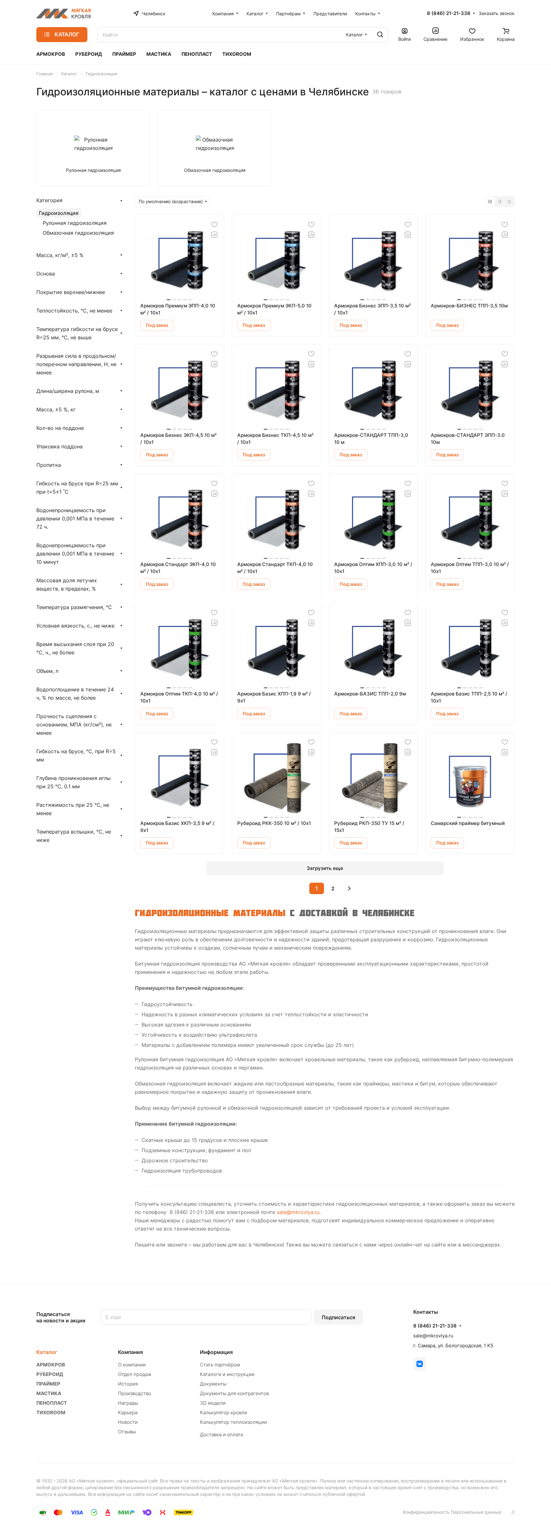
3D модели (213, 1403)
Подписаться (338, 1317)
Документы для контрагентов (234, 1393)
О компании (132, 1365)
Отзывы (127, 1432)
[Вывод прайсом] (509, 201)
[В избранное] (214, 224)
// (513, 1512)
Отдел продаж (134, 1374)
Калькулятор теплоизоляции (233, 1422)
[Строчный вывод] (499, 201)
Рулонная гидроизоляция (75, 223)
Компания (130, 1352)
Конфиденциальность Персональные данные (452, 1512)
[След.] (349, 888)
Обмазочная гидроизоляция (78, 233)
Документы (213, 1384)
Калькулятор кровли (223, 1412)
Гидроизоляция (58, 213)
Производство (134, 1393)
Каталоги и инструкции (227, 1374)
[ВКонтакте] (419, 1363)
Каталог (46, 1352)
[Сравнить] (214, 235)
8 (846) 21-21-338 (448, 13)
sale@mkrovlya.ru (298, 1212)
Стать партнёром (220, 1365)
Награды (128, 1403)
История (128, 1384)
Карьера (127, 1412)
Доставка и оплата (221, 1434)
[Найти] (380, 34)
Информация (216, 1352)
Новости (128, 1422)
